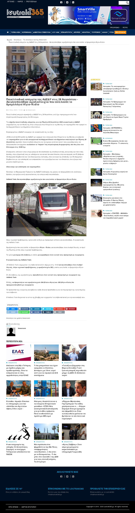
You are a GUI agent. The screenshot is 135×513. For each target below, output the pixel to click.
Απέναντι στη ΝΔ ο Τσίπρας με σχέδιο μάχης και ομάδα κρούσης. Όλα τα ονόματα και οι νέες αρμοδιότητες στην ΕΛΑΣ (18, 370)
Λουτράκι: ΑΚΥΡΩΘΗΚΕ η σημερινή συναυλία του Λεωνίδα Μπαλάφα (112, 130)
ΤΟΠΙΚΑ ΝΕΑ (15, 32)
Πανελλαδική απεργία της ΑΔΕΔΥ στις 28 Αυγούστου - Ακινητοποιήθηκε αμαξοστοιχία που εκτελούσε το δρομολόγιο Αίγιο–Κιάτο (42, 102)
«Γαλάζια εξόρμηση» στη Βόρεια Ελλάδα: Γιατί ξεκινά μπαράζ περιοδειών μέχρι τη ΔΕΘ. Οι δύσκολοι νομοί (74, 370)
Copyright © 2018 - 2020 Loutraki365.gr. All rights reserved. (107, 507)
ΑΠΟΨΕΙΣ (77, 32)
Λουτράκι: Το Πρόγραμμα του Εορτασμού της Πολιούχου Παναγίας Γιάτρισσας (114, 104)
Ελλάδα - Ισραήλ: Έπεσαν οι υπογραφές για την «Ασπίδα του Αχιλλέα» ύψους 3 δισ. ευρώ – (17, 405)
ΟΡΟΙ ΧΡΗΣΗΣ (13, 507)
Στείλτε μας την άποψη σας (58, 492)
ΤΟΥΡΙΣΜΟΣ (96, 32)
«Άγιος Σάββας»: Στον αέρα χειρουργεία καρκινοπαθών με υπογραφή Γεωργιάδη (72, 448)
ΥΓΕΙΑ (111, 32)
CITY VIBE (55, 32)
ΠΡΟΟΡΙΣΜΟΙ (114, 27)
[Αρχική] (25, 13)
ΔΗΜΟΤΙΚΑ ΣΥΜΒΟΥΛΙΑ (41, 32)
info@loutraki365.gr (55, 494)
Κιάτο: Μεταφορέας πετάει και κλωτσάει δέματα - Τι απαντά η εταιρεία (115, 143)
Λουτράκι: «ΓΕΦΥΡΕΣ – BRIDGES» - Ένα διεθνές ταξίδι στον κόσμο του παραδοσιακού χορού (115, 215)
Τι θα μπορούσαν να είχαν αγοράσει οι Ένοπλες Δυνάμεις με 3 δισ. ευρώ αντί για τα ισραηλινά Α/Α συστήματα (46, 370)
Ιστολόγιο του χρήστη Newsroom (18, 318)
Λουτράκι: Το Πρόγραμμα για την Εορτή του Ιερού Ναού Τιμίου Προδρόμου (115, 117)
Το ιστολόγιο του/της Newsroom (35, 40)
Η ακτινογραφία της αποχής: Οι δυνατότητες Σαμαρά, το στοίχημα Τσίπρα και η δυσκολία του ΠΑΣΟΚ (18, 449)
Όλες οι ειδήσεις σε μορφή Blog (18, 492)
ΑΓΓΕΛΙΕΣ (10, 1)
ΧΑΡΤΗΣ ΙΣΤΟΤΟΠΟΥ (29, 507)
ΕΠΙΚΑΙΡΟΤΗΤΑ (66, 32)
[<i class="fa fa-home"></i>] (8, 32)
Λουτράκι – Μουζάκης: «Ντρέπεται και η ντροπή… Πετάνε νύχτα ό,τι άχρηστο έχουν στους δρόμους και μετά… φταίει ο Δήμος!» (116, 158)
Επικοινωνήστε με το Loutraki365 (102, 492)
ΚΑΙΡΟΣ (20, 1)
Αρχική (9, 40)
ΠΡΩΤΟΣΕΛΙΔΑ (31, 1)
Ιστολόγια (17, 40)
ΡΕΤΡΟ (125, 27)
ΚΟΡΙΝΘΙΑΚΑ (26, 32)
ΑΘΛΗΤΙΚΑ (86, 32)
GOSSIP (105, 32)
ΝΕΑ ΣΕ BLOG (120, 32)
